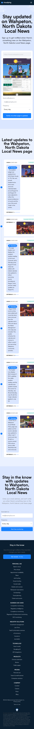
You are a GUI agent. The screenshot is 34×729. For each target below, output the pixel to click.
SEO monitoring (17, 617)
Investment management (17, 624)
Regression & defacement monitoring (17, 614)
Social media (17, 584)
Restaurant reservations (17, 589)
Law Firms (17, 627)
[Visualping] (6, 2)
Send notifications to (9, 98)
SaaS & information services (17, 630)
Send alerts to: (5, 512)
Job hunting (17, 578)
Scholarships (17, 592)
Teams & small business (17, 675)
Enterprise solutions (17, 678)
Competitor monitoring (17, 605)
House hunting (17, 581)
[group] (17, 79)
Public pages (17, 665)
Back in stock (17, 566)
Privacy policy (17, 701)
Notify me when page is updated (17, 115)
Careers (17, 688)
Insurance (17, 636)
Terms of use (17, 704)
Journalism (17, 639)
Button (17, 662)
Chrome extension (17, 659)
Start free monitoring (17, 529)
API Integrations (17, 652)
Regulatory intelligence (17, 608)
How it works (17, 646)
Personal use (17, 672)
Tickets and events (17, 598)
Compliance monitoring (17, 611)
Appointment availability (17, 572)
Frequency (6, 105)
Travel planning (17, 595)
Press (17, 691)
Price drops (17, 569)
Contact (17, 686)
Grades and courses (17, 587)
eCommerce (17, 633)
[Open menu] (31, 2)
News (17, 575)
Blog (17, 694)
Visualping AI (17, 649)
